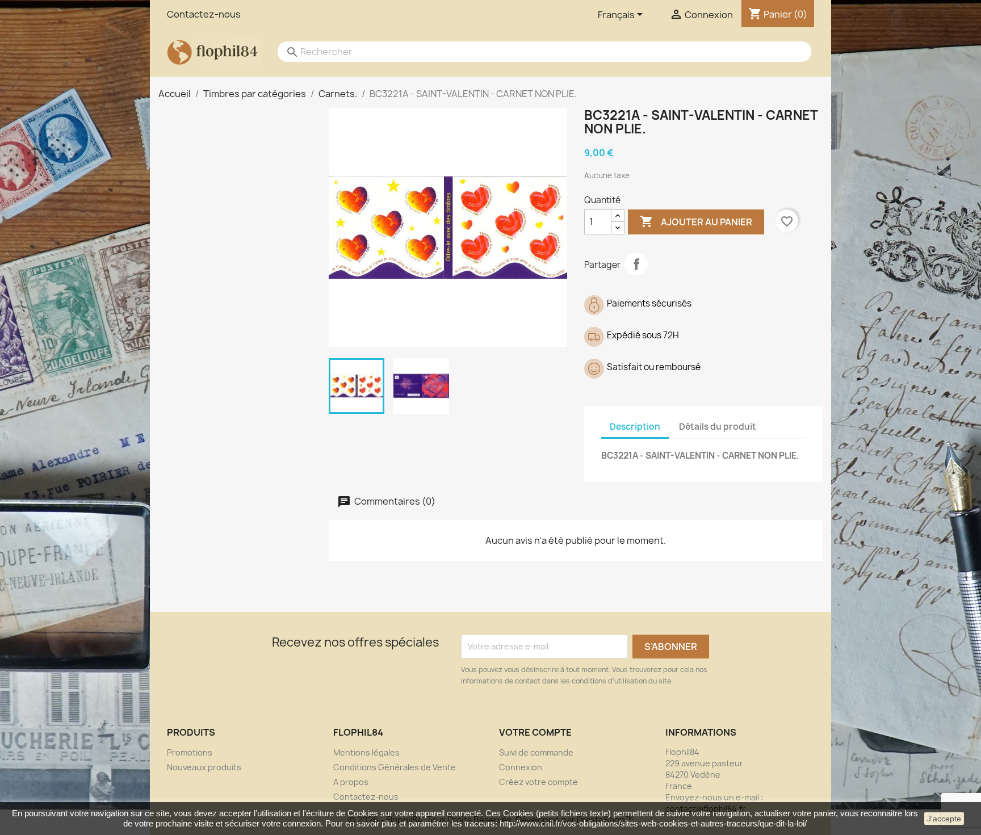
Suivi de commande (536, 752)
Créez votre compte (538, 782)
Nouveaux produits (204, 767)
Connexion (520, 767)
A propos (350, 782)
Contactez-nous (204, 14)
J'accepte (944, 818)
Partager (636, 264)
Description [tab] (635, 427)
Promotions (189, 752)
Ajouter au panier (696, 221)
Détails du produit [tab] (717, 427)
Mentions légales (366, 752)
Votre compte (535, 732)
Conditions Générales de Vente (394, 767)
